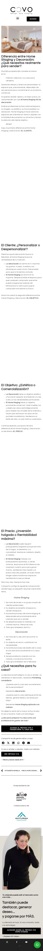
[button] (18, 18)
